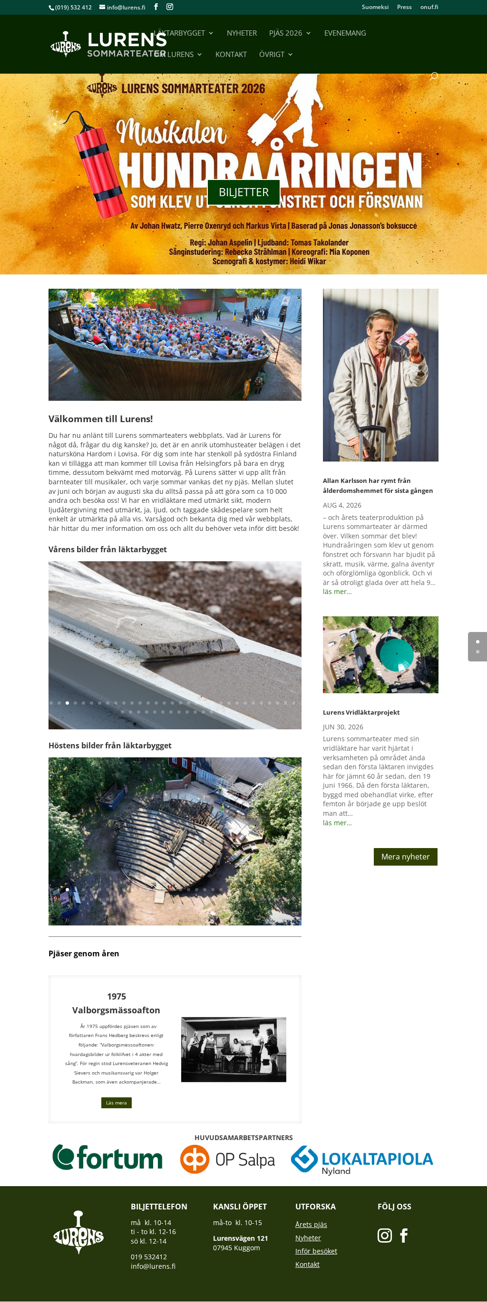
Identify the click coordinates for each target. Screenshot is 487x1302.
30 (285, 703)
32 (122, 712)
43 (211, 712)
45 (227, 712)
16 (172, 703)
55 (237, 899)
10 (124, 703)
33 (130, 712)
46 (164, 899)
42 (203, 712)
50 (196, 899)
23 (229, 703)
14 (156, 703)
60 (277, 899)
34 (138, 712)
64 (163, 908)
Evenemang (345, 33)
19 (196, 703)
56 (245, 899)
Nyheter (242, 33)
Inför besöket (316, 1250)
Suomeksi (375, 7)
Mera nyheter (405, 856)
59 (269, 899)
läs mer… (337, 591)
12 (140, 703)
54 (229, 899)
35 (146, 712)
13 (148, 703)
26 (253, 703)
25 (245, 703)
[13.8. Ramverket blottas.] (175, 922)
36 (154, 712)
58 (261, 899)
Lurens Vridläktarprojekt (361, 712)
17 (180, 703)
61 (285, 899)
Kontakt (231, 55)
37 (163, 712)
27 (261, 703)
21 (212, 703)
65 (171, 908)
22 (221, 703)
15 (164, 703)
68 (195, 908)
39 (179, 712)
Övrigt (271, 55)
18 (188, 703)
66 (179, 908)
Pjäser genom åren (84, 953)
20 (204, 703)
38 (171, 712)
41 (195, 712)
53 (221, 899)
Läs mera (116, 1102)
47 (172, 899)
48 (180, 899)
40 (187, 712)
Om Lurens (174, 55)
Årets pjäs (311, 1224)
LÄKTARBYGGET (179, 33)
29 (277, 703)
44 (219, 712)
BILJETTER (244, 191)
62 (293, 899)
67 (187, 908)
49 (188, 899)
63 (154, 908)
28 (269, 703)
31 (293, 703)
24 (237, 703)
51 (204, 899)
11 (132, 703)
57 (253, 899)
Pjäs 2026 (285, 33)
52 (212, 899)
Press (404, 7)
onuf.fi (429, 7)
